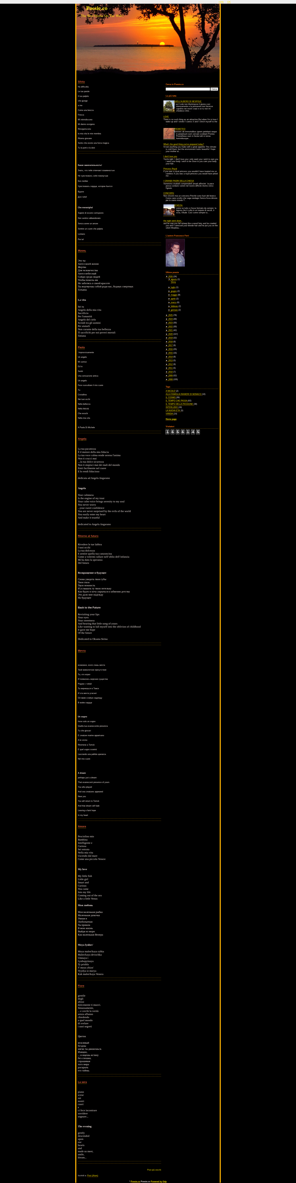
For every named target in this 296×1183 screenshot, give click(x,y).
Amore (82, 826)
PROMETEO (179, 129)
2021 (170, 330)
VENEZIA (178, 205)
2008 (170, 379)
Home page (171, 419)
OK (229, 2)
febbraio (174, 306)
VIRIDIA (170, 414)
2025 (170, 315)
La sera (82, 1082)
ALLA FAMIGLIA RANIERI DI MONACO (184, 394)
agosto (174, 279)
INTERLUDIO (172, 407)
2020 (170, 334)
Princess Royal (170, 169)
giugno (174, 291)
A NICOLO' (171, 391)
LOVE (166, 116)
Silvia (81, 81)
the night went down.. (172, 221)
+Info (221, 2)
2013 (170, 360)
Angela (82, 438)
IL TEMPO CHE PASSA (177, 400)
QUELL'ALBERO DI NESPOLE (187, 101)
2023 (170, 323)
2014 (170, 357)
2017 (170, 345)
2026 (170, 276)
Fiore (81, 985)
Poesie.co (135, 1181)
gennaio (174, 310)
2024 (170, 319)
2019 (170, 338)
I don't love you (170, 156)
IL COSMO (171, 397)
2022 (170, 326)
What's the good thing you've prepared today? (183, 144)
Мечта (82, 650)
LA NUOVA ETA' (173, 410)
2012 (170, 364)
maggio (174, 295)
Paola (81, 347)
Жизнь (82, 250)
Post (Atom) (92, 1175)
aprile (173, 299)
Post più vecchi (154, 1170)
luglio (173, 287)
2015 (170, 353)
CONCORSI (168, 193)
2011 (170, 368)
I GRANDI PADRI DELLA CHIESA (178, 181)
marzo (173, 302)
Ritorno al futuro (88, 535)
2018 (170, 341)
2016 (170, 349)
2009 (170, 375)
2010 (170, 372)
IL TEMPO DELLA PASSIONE (180, 404)
